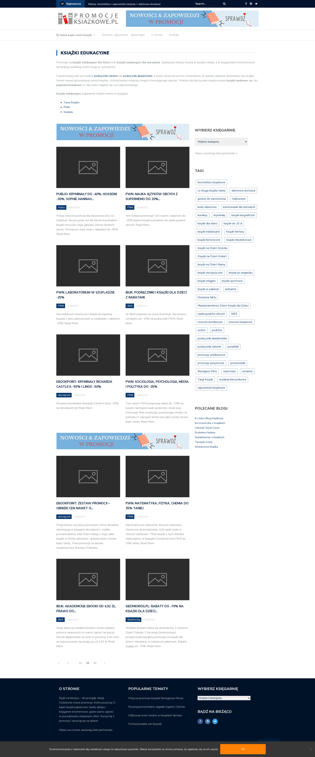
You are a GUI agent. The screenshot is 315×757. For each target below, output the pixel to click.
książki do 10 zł (233, 223)
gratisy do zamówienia (212, 199)
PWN (67, 107)
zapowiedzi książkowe (211, 388)
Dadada (68, 112)
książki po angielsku (241, 273)
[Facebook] (246, 4)
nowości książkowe (240, 322)
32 (80, 663)
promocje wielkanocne (211, 355)
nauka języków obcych (211, 314)
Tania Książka (71, 102)
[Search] (224, 3)
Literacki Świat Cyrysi (207, 428)
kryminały (219, 215)
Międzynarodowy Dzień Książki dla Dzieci (223, 305)
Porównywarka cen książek (145, 724)
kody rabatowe (207, 207)
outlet (202, 330)
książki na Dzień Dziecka (212, 248)
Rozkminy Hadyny (205, 432)
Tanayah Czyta (203, 442)
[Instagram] (251, 4)
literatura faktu (207, 297)
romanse (247, 371)
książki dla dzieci (207, 223)
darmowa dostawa (243, 190)
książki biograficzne (243, 215)
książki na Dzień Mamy (211, 264)
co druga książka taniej (211, 190)
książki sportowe (232, 281)
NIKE (234, 314)
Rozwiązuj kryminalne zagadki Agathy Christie (156, 707)
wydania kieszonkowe (232, 379)
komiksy (202, 215)
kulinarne (230, 289)
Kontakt (174, 35)
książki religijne (207, 281)
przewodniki (237, 363)
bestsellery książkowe (211, 182)
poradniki (233, 346)
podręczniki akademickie (138, 76)
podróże (217, 330)
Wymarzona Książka (206, 447)
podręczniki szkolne (106, 76)
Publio (61, 207)
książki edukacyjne (209, 231)
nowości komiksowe (210, 322)
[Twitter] (256, 4)
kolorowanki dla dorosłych (239, 207)
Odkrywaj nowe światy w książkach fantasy (155, 715)
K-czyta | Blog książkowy (209, 418)
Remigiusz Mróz (207, 371)
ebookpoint (64, 395)
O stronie (157, 35)
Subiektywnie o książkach (209, 437)
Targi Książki (205, 379)
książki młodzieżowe (239, 240)
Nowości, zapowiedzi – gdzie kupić (123, 35)
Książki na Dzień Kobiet (212, 256)
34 (95, 663)
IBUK (130, 306)
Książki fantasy (235, 231)
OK (243, 749)
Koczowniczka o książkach (210, 423)
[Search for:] (206, 3)
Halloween (239, 199)
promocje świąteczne (211, 363)
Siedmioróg (133, 619)
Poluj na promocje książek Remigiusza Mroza (155, 698)
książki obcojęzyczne (210, 273)
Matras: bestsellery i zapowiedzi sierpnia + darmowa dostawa (124, 4)
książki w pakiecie (208, 289)
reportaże (229, 371)
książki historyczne (209, 240)
